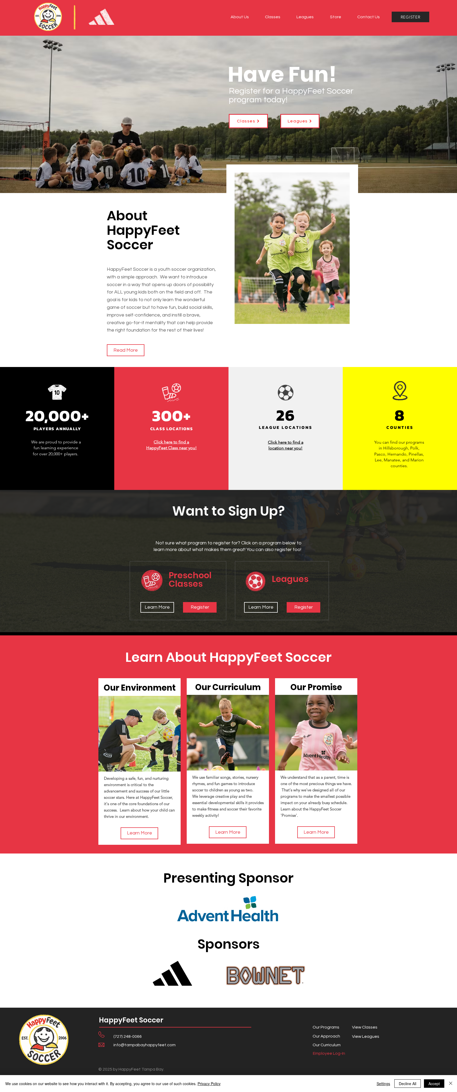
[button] (239, 17)
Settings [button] (383, 1083)
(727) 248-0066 (127, 1036)
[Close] (450, 1083)
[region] (139, 761)
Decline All (407, 1083)
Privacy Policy (209, 1083)
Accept (434, 1083)
